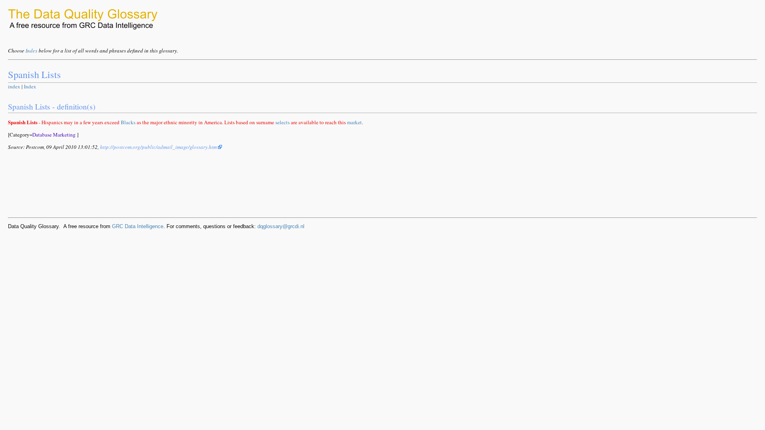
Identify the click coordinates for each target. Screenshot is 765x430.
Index (31, 50)
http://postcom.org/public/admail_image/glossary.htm (159, 146)
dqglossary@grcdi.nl (280, 226)
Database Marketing (54, 134)
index (14, 86)
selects (282, 122)
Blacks (128, 122)
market (354, 122)
